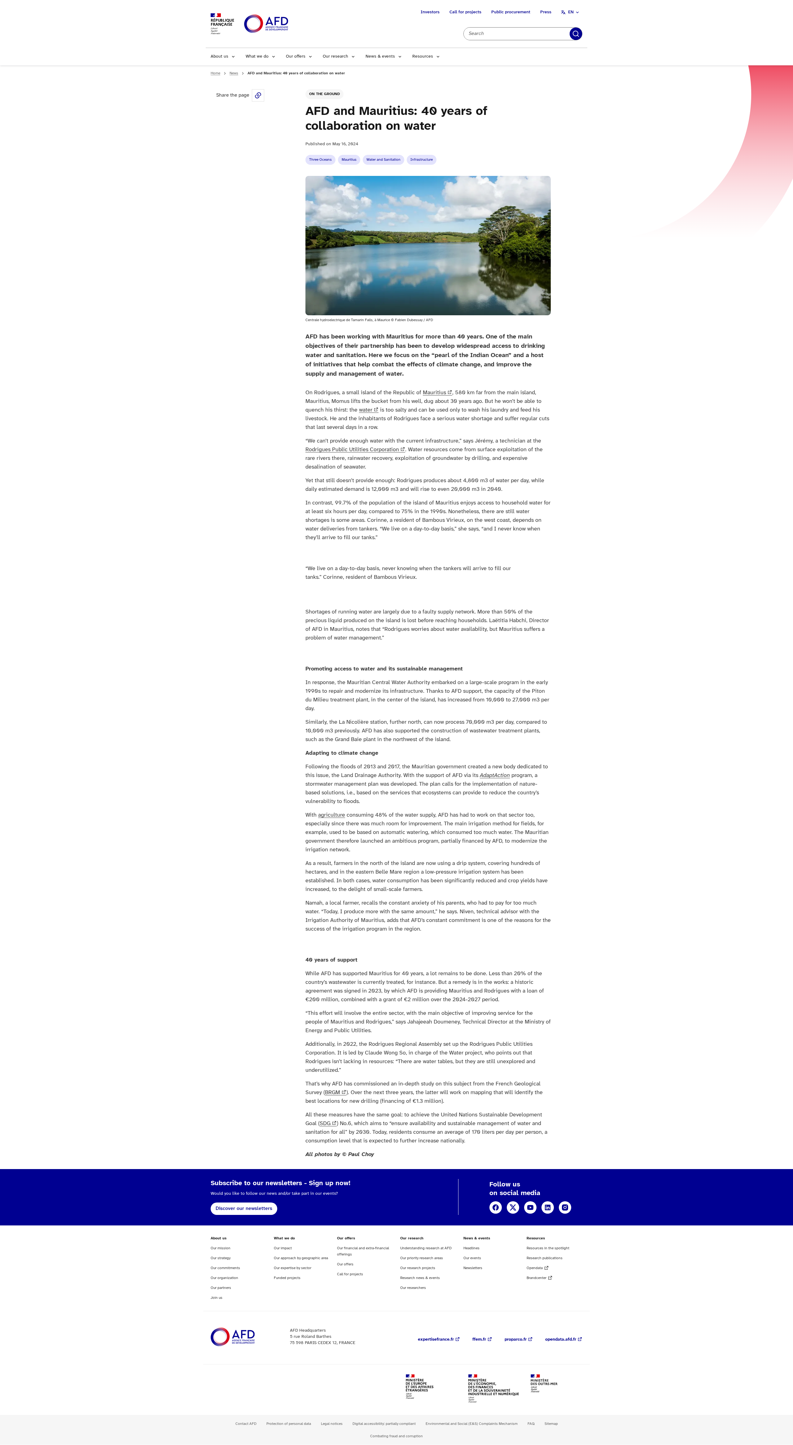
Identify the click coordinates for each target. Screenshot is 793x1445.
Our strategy (220, 1258)
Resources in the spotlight (548, 1248)
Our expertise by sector (292, 1268)
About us (219, 56)
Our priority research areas (421, 1258)
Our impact (283, 1248)
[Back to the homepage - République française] (280, 24)
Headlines (471, 1248)
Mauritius (349, 160)
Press (545, 12)
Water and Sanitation (383, 160)
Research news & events (420, 1278)
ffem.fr (479, 1339)
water (365, 410)
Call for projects (465, 12)
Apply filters (576, 34)
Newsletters (472, 1268)
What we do (257, 56)
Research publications (545, 1258)
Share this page (258, 95)
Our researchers (413, 1288)
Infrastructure (421, 160)
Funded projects (287, 1278)
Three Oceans (320, 160)
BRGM (332, 1093)
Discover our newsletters (244, 1208)
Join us (216, 1298)
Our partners (221, 1288)
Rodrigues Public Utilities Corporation (352, 450)
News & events (380, 56)
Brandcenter (536, 1278)
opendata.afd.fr (560, 1339)
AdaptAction (495, 776)
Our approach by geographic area (301, 1258)
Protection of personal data (288, 1424)
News (234, 73)
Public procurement (510, 12)
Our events (472, 1258)
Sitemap (551, 1424)
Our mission (220, 1248)
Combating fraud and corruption (396, 1436)
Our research (335, 56)
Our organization (224, 1278)
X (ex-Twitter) (513, 1207)
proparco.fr (516, 1339)
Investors (430, 12)
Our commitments (225, 1268)
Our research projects (417, 1268)
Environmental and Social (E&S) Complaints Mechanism (472, 1424)
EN (571, 12)
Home (215, 73)
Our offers (295, 56)
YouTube (530, 1207)
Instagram (565, 1207)
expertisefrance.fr (436, 1339)
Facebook (495, 1207)
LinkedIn (547, 1207)
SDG (325, 1124)
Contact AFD (245, 1424)
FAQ (531, 1424)
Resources (422, 56)
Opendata (535, 1268)
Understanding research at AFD (426, 1248)
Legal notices (332, 1424)
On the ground (324, 94)
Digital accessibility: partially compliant (384, 1424)
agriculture (331, 815)
